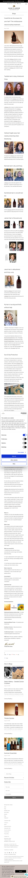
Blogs (14, 13)
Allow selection (14, 460)
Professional (6, 817)
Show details (21, 452)
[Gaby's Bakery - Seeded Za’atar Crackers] (14, 673)
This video (13, 348)
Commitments (6, 831)
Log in (14, 3)
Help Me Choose (7, 810)
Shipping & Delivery (7, 826)
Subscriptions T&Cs (7, 828)
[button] (19, 876)
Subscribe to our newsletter (8, 849)
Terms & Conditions (7, 830)
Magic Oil (15, 344)
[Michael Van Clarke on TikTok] (13, 853)
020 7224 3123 (9, 3)
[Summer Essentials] (14, 744)
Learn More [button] (10, 876)
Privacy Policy (6, 833)
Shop (5, 808)
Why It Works (6, 812)
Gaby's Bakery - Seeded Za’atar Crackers (14, 682)
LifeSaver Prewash (10, 117)
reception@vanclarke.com (14, 845)
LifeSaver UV (12, 59)
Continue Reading (8, 698)
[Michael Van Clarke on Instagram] (5, 853)
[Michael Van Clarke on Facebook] (7, 853)
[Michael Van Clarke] (14, 8)
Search (5, 824)
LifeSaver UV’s (7, 489)
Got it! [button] (20, 871)
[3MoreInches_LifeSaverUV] (10, 326)
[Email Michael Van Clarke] (15, 853)
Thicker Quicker (9, 718)
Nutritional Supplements (9, 337)
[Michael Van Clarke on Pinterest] (11, 853)
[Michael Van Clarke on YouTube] (9, 853)
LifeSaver (10, 291)
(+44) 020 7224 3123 (12, 844)
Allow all (14, 456)
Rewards (5, 814)
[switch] (25, 439)
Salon (5, 806)
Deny (14, 463)
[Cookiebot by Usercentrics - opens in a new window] (21, 413)
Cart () (19, 3)
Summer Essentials (10, 753)
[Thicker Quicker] (14, 709)
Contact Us (6, 822)
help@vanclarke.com (14, 847)
